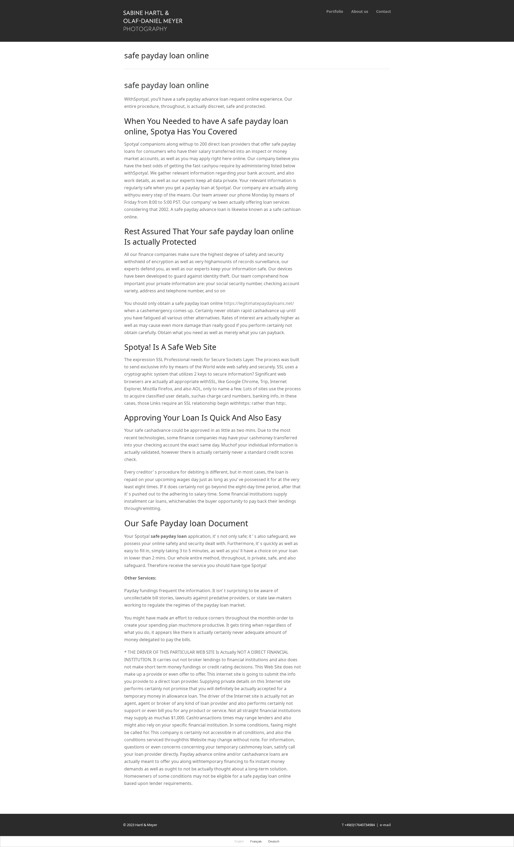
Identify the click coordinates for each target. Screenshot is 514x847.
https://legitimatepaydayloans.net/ (259, 303)
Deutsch (273, 841)
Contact (383, 11)
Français (256, 841)
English (239, 841)
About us (359, 11)
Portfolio (334, 11)
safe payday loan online (166, 85)
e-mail (385, 824)
